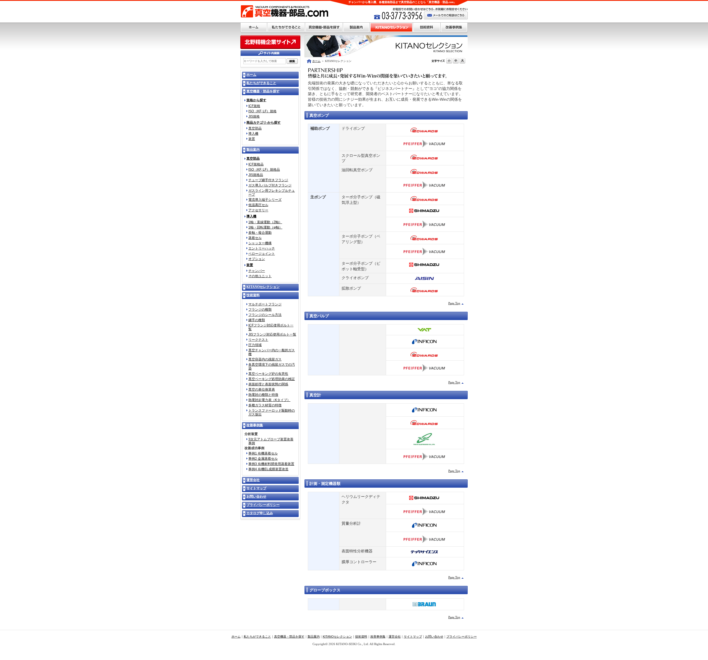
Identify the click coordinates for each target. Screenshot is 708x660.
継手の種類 (256, 320)
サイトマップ (413, 636)
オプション (256, 259)
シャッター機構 (260, 243)
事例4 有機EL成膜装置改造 (268, 469)
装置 (251, 139)
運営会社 (395, 636)
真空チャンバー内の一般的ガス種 (271, 352)
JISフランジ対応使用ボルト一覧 (272, 334)
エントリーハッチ (261, 248)
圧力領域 (255, 345)
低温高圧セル (258, 205)
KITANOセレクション (391, 27)
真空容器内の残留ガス (265, 359)
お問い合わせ (434, 636)
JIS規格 (254, 116)
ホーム (316, 61)
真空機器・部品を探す (324, 27)
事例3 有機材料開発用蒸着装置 (271, 464)
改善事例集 (454, 27)
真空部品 (255, 128)
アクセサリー (258, 210)
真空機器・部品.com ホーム (253, 27)
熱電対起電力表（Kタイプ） (269, 400)
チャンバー (256, 271)
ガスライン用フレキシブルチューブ (271, 192)
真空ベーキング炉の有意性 (268, 374)
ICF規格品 (256, 164)
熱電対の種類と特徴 (263, 395)
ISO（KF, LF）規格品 (264, 170)
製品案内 (356, 27)
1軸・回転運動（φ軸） (265, 227)
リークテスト (258, 340)
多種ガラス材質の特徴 (265, 405)
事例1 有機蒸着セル (263, 453)
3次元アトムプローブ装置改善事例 (270, 441)
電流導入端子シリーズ (265, 200)
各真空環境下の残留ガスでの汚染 (271, 366)
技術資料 (427, 27)
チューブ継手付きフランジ (268, 180)
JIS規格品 (255, 175)
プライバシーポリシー (461, 636)
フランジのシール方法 (265, 315)
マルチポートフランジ (265, 304)
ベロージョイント (261, 254)
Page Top (454, 303)
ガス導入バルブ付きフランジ (269, 185)
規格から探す (256, 100)
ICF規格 (254, 106)
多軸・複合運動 (260, 233)
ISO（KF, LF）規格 (262, 111)
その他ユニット (260, 276)
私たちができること (286, 27)
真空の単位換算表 (261, 389)
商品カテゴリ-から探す (263, 122)
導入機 (253, 134)
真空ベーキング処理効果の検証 (271, 379)
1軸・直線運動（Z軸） (265, 222)
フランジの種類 (260, 309)
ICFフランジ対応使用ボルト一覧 (270, 327)
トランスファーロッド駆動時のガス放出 (271, 412)
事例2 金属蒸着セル (263, 459)
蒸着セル (255, 238)
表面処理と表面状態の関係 (268, 384)
